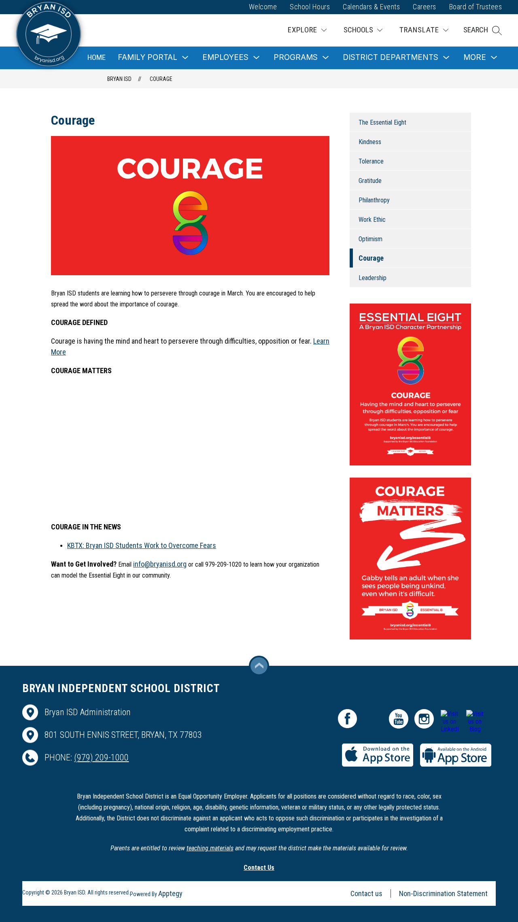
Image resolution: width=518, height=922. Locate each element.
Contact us (366, 893)
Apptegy (170, 893)
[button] (482, 30)
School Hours (310, 6)
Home (96, 57)
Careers (424, 6)
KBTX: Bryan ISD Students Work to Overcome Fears (141, 545)
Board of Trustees (475, 6)
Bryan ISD (119, 79)
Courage (161, 79)
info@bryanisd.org (160, 564)
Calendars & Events (371, 6)
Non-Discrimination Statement (443, 893)
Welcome (263, 6)
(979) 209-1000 (101, 757)
